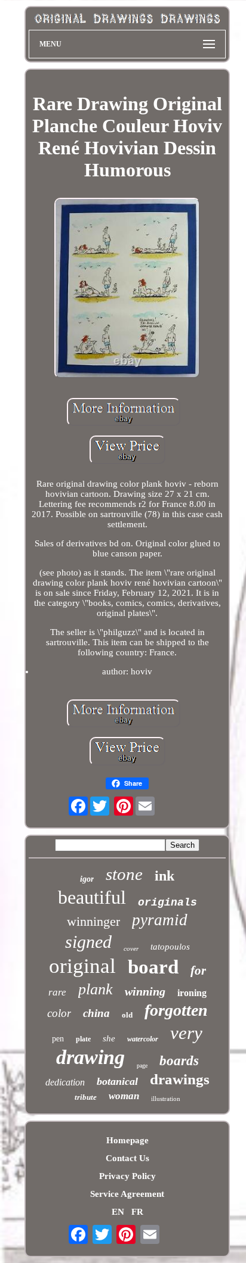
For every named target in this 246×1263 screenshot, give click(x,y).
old (127, 1014)
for (198, 970)
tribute (86, 1097)
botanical (117, 1081)
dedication (65, 1082)
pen (58, 1038)
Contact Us (127, 1158)
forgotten (176, 1010)
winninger (93, 921)
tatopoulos (170, 946)
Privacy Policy (127, 1176)
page (142, 1065)
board (153, 967)
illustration (165, 1098)
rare (57, 992)
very (186, 1032)
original (82, 966)
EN (118, 1212)
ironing (192, 993)
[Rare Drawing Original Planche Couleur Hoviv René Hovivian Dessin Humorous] (127, 289)
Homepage (127, 1140)
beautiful (92, 897)
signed (88, 941)
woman (124, 1096)
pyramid (159, 920)
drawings (180, 1079)
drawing (90, 1057)
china (96, 1013)
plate (83, 1039)
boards (179, 1060)
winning (145, 991)
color (59, 1013)
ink (164, 876)
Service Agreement (127, 1194)
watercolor (142, 1039)
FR (137, 1212)
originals (167, 903)
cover (131, 948)
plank (95, 989)
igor (87, 879)
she (109, 1038)
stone (124, 874)
